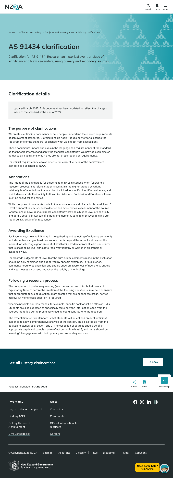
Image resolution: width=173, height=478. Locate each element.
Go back (152, 362)
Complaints (57, 416)
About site (64, 452)
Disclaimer (109, 452)
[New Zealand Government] (30, 465)
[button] (134, 384)
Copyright (140, 452)
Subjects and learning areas (59, 32)
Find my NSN (16, 416)
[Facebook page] (135, 402)
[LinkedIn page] (149, 402)
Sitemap (48, 452)
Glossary (81, 452)
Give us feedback (19, 433)
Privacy (125, 452)
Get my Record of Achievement (19, 425)
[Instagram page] (142, 402)
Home (11, 32)
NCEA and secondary (30, 32)
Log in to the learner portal (25, 409)
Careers (55, 433)
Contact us (57, 409)
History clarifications (89, 32)
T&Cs (94, 452)
